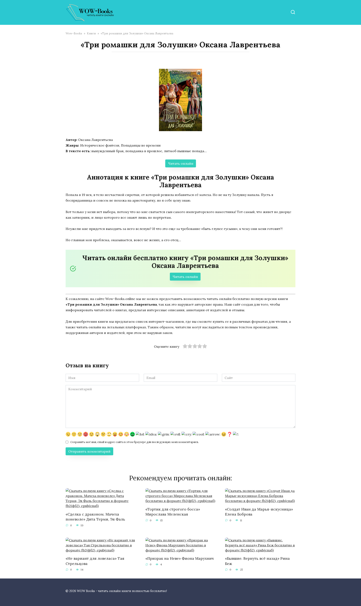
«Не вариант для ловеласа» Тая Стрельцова (95, 561)
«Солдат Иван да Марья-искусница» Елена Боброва (259, 512)
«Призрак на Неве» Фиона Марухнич (179, 558)
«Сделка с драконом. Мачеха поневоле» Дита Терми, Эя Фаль (95, 517)
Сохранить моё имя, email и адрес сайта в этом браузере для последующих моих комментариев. (134, 442)
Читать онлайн (180, 163)
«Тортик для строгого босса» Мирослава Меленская (172, 512)
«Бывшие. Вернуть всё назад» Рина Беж (257, 561)
